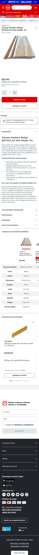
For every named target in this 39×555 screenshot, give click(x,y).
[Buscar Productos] (30, 7)
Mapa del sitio (19, 553)
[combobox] (21, 7)
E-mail (6, 412)
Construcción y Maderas (17, 20)
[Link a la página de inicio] (5, 20)
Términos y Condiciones (19, 543)
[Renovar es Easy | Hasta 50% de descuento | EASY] (19, 16)
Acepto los (20, 425)
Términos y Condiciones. (24, 425)
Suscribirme (19, 431)
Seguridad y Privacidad (20, 546)
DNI (5, 419)
